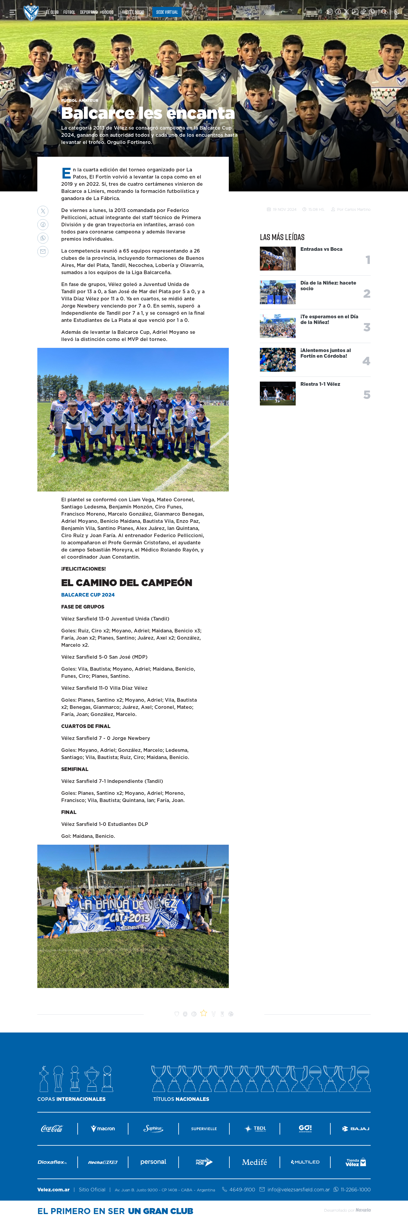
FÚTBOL (69, 12)
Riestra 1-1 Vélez (320, 384)
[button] (42, 211)
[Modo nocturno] (396, 12)
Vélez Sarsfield (31, 12)
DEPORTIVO (88, 12)
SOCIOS (107, 12)
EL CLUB (52, 12)
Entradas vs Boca (321, 249)
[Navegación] (13, 12)
